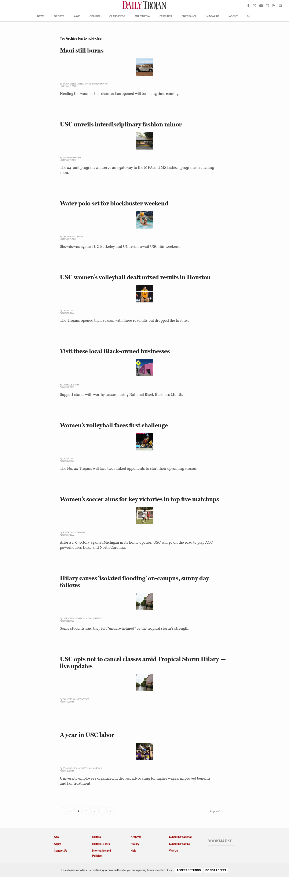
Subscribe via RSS (179, 843)
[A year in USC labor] (144, 751)
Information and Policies (101, 853)
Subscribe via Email (180, 836)
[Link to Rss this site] (274, 5)
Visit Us (173, 850)
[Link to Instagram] (267, 5)
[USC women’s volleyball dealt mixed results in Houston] (144, 293)
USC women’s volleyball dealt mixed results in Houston (135, 277)
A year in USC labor (87, 734)
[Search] (247, 16)
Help (133, 850)
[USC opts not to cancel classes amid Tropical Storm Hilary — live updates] (144, 682)
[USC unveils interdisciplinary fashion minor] (144, 141)
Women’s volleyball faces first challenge (114, 425)
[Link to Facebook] (248, 5)
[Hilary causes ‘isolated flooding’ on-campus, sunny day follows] (144, 601)
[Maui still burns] (144, 67)
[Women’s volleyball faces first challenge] (144, 441)
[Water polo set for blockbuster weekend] (144, 220)
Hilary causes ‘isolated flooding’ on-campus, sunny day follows (134, 581)
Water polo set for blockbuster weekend (114, 203)
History (135, 843)
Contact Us (60, 850)
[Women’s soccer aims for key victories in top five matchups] (144, 515)
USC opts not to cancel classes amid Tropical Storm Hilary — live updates (143, 662)
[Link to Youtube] (261, 5)
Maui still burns (81, 50)
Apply (57, 843)
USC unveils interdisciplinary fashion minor (121, 124)
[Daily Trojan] (144, 5)
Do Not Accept (215, 870)
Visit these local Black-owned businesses (115, 351)
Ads (56, 836)
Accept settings (189, 870)
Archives (136, 836)
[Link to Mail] (280, 5)
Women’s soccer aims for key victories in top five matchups (139, 499)
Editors (96, 836)
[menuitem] (40, 16)
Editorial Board (101, 843)
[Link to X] (255, 5)
